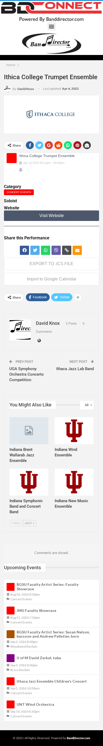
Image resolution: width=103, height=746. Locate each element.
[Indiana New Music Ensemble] (74, 482)
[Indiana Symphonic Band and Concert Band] (29, 482)
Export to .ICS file (51, 263)
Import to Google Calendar (51, 279)
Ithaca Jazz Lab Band (75, 368)
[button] (51, 26)
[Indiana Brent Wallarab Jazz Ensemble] (29, 430)
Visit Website (51, 215)
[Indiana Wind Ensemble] (74, 430)
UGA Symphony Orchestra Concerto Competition (26, 374)
